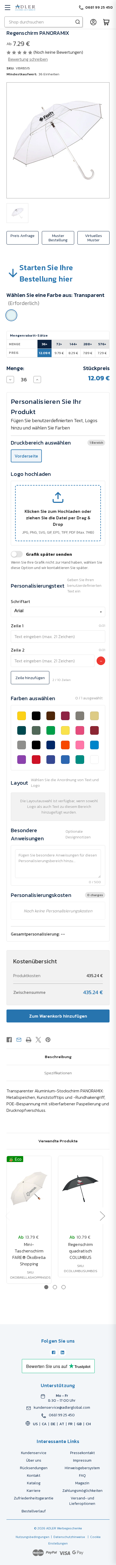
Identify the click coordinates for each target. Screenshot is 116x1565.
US (35, 1424)
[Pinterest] (48, 1039)
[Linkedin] (62, 1352)
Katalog (33, 1483)
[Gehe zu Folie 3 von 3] (64, 1287)
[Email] (19, 1039)
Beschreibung (58, 1057)
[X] (38, 1039)
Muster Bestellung (58, 237)
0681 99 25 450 (62, 1415)
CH (88, 1424)
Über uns (33, 1460)
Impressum (82, 1460)
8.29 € (73, 352)
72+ (59, 344)
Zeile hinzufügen (30, 678)
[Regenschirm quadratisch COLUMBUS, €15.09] (80, 1188)
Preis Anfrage (23, 235)
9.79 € (59, 352)
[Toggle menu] (7, 7)
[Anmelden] (93, 22)
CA (44, 1424)
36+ (44, 344)
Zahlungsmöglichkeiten (82, 1490)
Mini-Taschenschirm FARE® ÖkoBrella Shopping (29, 1254)
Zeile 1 (17, 625)
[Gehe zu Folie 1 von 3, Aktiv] (46, 1287)
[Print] (28, 1039)
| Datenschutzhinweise (67, 1536)
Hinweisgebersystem (82, 1468)
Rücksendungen (33, 1468)
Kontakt (33, 1475)
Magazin (82, 1483)
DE (53, 1424)
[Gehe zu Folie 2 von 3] (55, 1287)
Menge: (15, 368)
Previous (7, 1215)
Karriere (33, 1490)
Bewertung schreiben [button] (28, 59)
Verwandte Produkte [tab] (58, 1141)
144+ (73, 344)
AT (61, 1424)
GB (79, 1424)
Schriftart (20, 601)
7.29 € (102, 352)
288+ (87, 344)
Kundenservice (33, 1453)
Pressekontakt (82, 1453)
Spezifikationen (58, 1073)
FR (70, 1424)
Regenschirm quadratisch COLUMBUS (80, 1251)
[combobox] (58, 612)
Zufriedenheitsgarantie (33, 1498)
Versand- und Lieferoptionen (82, 1500)
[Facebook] (9, 1039)
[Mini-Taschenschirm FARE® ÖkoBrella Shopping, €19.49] (29, 1188)
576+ (102, 344)
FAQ (82, 1475)
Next (102, 1215)
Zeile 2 (18, 650)
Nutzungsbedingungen (32, 1536)
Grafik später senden (49, 554)
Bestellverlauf (34, 1511)
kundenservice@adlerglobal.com (62, 1407)
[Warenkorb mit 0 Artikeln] (106, 22)
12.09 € (44, 352)
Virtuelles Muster (93, 237)
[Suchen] (78, 21)
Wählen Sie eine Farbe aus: (55, 299)
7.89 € (87, 352)
